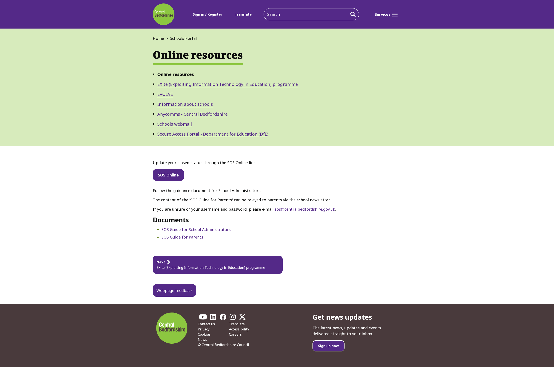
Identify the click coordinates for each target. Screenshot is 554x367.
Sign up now (328, 345)
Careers (235, 334)
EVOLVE (165, 94)
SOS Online (168, 175)
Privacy (203, 329)
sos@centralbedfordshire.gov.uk (305, 209)
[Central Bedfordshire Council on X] (242, 318)
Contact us (206, 324)
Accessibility (239, 329)
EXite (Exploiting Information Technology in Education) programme (227, 84)
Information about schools (185, 104)
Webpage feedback (174, 290)
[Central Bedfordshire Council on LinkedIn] (213, 318)
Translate (243, 14)
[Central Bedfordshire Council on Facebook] (222, 318)
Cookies (204, 334)
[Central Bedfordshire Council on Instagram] (233, 318)
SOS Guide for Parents (182, 237)
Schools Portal (183, 38)
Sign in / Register (207, 14)
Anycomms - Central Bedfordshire (192, 114)
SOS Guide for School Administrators (196, 229)
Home (158, 38)
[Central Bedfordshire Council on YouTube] (203, 318)
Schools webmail (174, 124)
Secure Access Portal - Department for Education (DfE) (212, 134)
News (202, 339)
